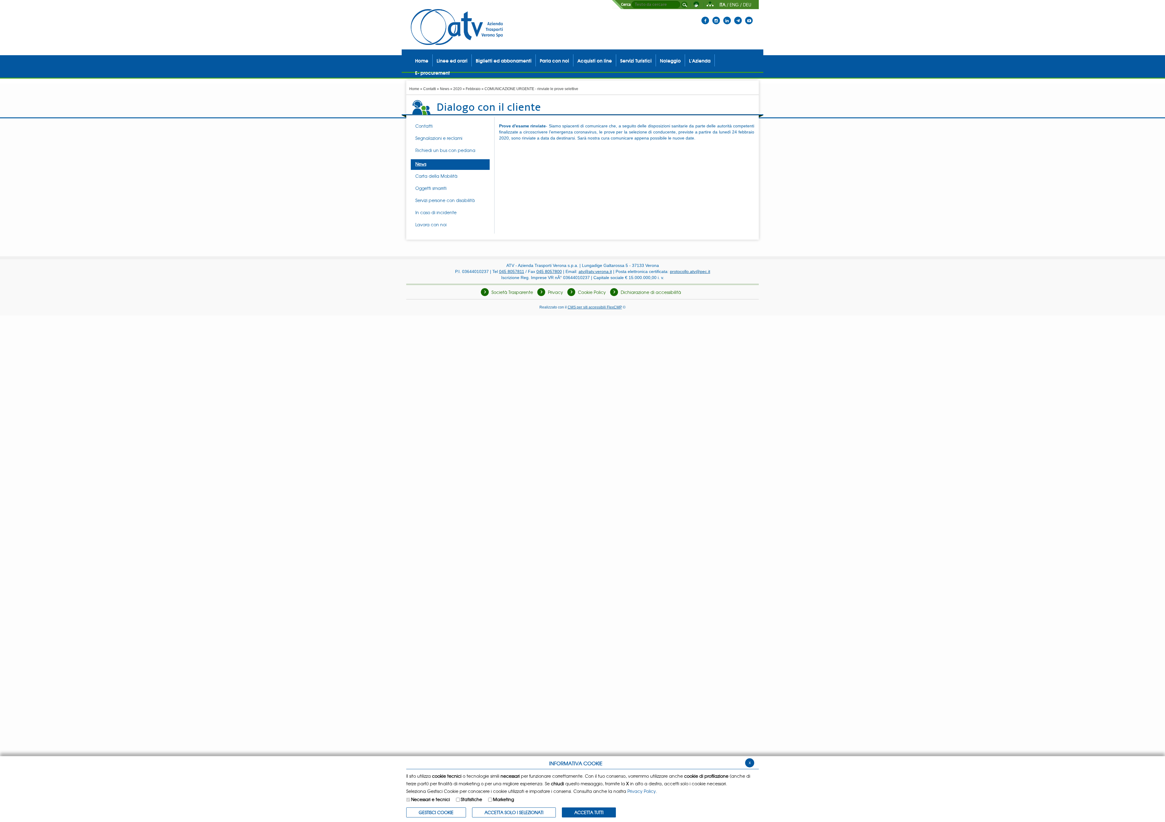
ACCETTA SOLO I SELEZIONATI (514, 812)
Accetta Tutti (588, 812)
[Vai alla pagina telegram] (738, 16)
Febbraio (473, 89)
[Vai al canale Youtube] (749, 16)
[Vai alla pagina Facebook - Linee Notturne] (705, 16)
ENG (734, 5)
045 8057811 (511, 271)
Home (414, 89)
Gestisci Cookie (436, 812)
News (444, 89)
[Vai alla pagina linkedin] (727, 16)
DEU (747, 5)
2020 (457, 89)
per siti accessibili (595, 307)
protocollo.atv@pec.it (690, 271)
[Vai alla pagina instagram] (716, 16)
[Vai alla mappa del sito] (710, 5)
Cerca (626, 4)
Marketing (503, 799)
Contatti (429, 89)
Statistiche (471, 799)
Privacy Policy (641, 791)
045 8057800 (549, 271)
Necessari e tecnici (430, 799)
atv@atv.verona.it (595, 271)
